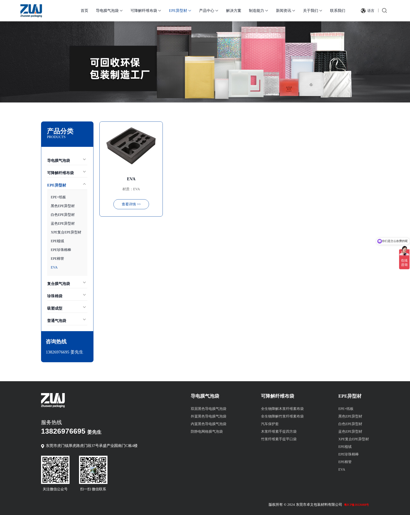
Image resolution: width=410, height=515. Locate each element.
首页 (84, 11)
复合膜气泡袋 (58, 284)
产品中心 (209, 11)
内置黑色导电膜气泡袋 (208, 424)
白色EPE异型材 (63, 215)
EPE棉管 (57, 258)
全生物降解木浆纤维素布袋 (282, 409)
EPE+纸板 (58, 197)
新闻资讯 (285, 11)
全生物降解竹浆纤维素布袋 (282, 416)
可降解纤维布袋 (145, 11)
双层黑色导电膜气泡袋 (208, 409)
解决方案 (233, 11)
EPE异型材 (180, 11)
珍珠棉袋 (54, 296)
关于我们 (312, 11)
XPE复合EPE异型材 (66, 232)
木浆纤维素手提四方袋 (279, 431)
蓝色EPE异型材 (63, 223)
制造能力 (258, 11)
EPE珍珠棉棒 (61, 250)
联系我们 (337, 11)
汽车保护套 (270, 424)
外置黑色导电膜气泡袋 (208, 416)
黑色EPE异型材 (63, 206)
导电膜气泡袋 (109, 11)
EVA (54, 267)
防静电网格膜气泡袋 (207, 431)
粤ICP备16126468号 (356, 504)
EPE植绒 (57, 241)
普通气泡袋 (56, 321)
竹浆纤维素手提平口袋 (279, 439)
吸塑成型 (54, 308)
